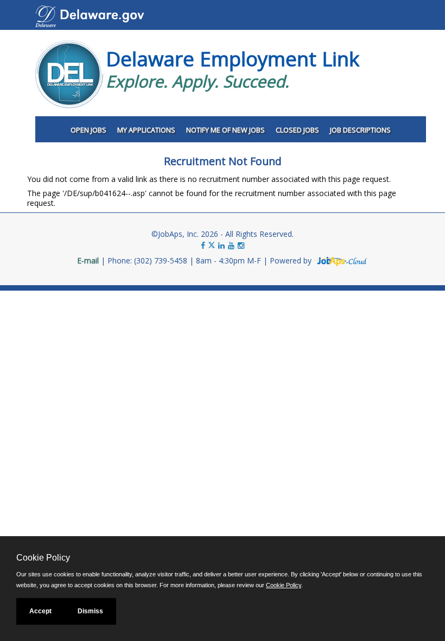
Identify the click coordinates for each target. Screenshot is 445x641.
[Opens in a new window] (341, 260)
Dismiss (90, 611)
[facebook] (203, 245)
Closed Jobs (297, 130)
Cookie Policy (283, 585)
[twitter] (212, 245)
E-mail (88, 260)
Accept (40, 611)
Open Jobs (88, 130)
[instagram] (241, 245)
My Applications (146, 130)
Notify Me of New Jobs (225, 130)
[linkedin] (221, 245)
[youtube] (231, 245)
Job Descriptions (360, 130)
